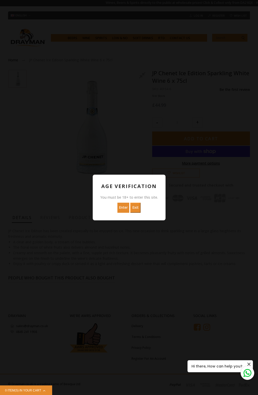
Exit (135, 207)
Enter (123, 207)
